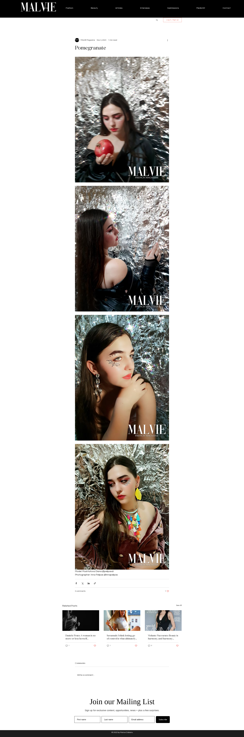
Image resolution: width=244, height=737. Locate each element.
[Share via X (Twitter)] (82, 583)
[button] (157, 20)
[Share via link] (95, 583)
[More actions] (167, 40)
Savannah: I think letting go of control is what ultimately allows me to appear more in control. (121, 637)
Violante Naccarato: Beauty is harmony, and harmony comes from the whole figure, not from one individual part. (163, 637)
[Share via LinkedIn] (88, 583)
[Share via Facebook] (76, 583)
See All (179, 605)
